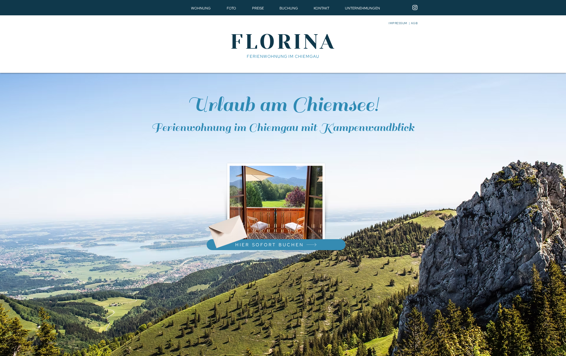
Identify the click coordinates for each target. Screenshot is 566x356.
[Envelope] (227, 228)
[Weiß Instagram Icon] (415, 7)
